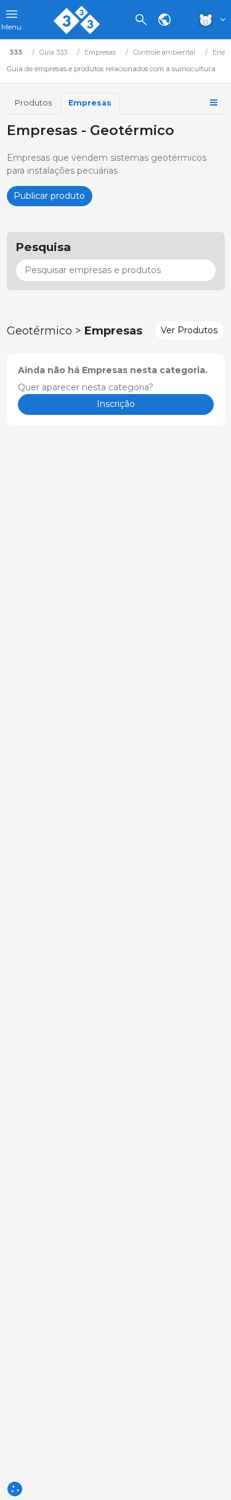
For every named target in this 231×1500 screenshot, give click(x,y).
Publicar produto (49, 195)
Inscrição (116, 403)
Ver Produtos (189, 330)
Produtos (33, 102)
